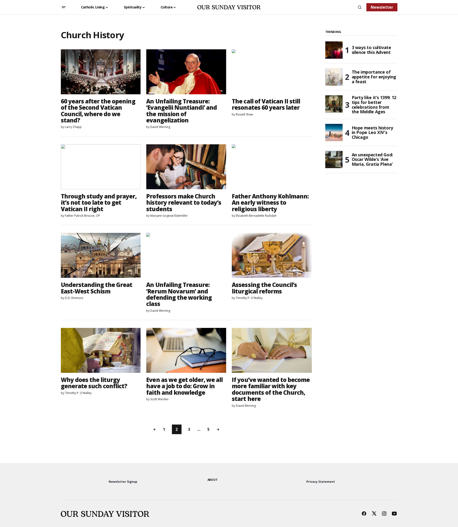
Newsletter (382, 7)
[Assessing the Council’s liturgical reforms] (272, 255)
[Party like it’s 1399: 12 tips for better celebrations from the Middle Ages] (334, 104)
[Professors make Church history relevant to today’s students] (186, 166)
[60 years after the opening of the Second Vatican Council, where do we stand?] (101, 71)
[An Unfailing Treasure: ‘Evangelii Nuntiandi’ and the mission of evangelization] (186, 71)
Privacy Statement (320, 482)
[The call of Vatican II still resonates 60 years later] (272, 71)
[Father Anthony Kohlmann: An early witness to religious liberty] (272, 166)
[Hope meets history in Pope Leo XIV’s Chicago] (334, 132)
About (212, 480)
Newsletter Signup (123, 482)
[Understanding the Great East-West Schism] (101, 255)
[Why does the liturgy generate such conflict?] (101, 350)
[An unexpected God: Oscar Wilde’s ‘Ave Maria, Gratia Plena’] (334, 159)
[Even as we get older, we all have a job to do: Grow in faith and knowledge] (186, 350)
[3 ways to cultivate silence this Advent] (334, 50)
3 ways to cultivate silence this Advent (371, 49)
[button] (64, 7)
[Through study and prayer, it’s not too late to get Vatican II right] (101, 166)
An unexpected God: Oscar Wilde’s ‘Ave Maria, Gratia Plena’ (372, 159)
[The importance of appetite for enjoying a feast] (334, 77)
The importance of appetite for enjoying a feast (374, 76)
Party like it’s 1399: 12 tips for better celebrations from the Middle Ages (374, 104)
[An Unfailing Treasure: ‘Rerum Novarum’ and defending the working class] (186, 255)
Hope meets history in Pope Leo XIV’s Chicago (372, 132)
